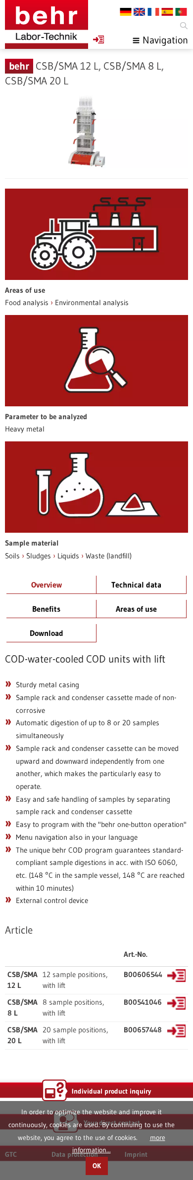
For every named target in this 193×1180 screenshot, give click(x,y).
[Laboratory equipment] (46, 24)
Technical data (136, 585)
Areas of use (136, 609)
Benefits (46, 609)
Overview (46, 585)
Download (46, 633)
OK (97, 1166)
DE (126, 12)
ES (167, 12)
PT (181, 12)
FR (153, 12)
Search (183, 26)
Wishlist (98, 39)
